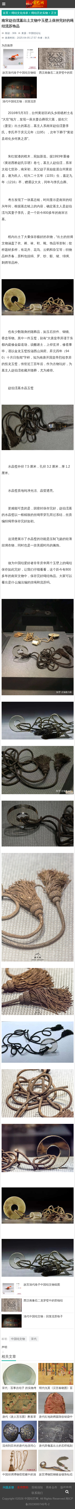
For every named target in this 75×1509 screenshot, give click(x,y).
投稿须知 (37, 1487)
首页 (5, 12)
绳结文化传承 (19, 12)
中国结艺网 (31, 1498)
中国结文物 (18, 1338)
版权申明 (66, 1487)
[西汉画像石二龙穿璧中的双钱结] (12, 1311)
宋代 (34, 1338)
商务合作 (51, 1487)
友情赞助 (22, 1487)
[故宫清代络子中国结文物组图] (12, 1293)
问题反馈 (8, 1487)
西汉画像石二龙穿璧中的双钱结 (43, 1300)
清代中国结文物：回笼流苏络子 (43, 1316)
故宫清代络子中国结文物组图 (42, 1284)
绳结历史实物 (39, 12)
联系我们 (37, 1493)
